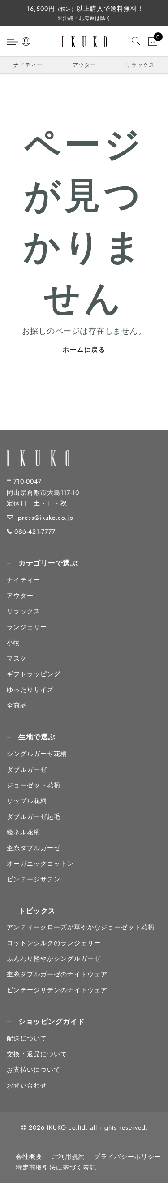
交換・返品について (37, 1053)
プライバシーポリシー (127, 1156)
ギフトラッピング (33, 673)
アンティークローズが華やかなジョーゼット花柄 (81, 927)
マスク (17, 658)
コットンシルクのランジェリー (54, 942)
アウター (84, 65)
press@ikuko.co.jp (45, 517)
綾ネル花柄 (23, 832)
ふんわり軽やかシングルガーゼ (54, 958)
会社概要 (29, 1156)
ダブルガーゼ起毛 (33, 816)
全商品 (17, 705)
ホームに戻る (84, 349)
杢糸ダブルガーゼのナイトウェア (57, 974)
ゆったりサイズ (30, 689)
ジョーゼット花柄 (33, 785)
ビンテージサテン (33, 879)
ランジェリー (27, 626)
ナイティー (28, 65)
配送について (27, 1038)
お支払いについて (33, 1069)
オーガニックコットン (40, 863)
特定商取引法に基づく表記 (56, 1167)
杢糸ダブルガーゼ (33, 847)
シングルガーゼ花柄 (37, 753)
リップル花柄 (27, 800)
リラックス (140, 65)
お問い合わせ (27, 1085)
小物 (13, 642)
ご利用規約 (68, 1156)
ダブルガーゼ (27, 769)
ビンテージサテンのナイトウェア (57, 989)
